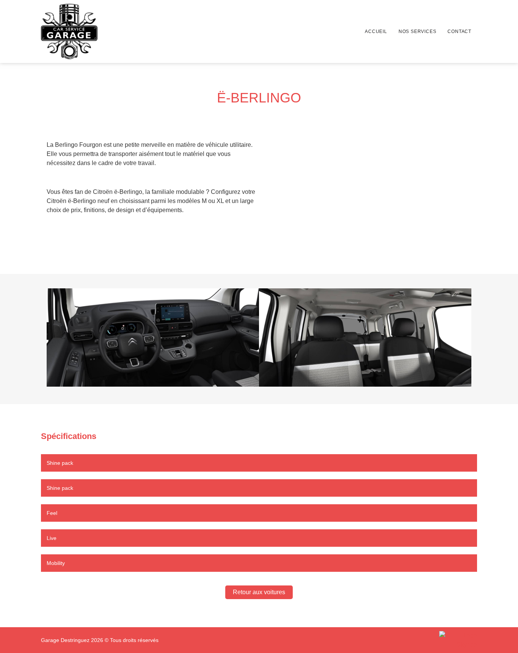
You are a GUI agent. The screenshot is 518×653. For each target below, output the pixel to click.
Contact (459, 31)
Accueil (376, 31)
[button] (55, 339)
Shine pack (60, 463)
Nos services (417, 31)
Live (52, 538)
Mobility (56, 563)
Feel (52, 513)
